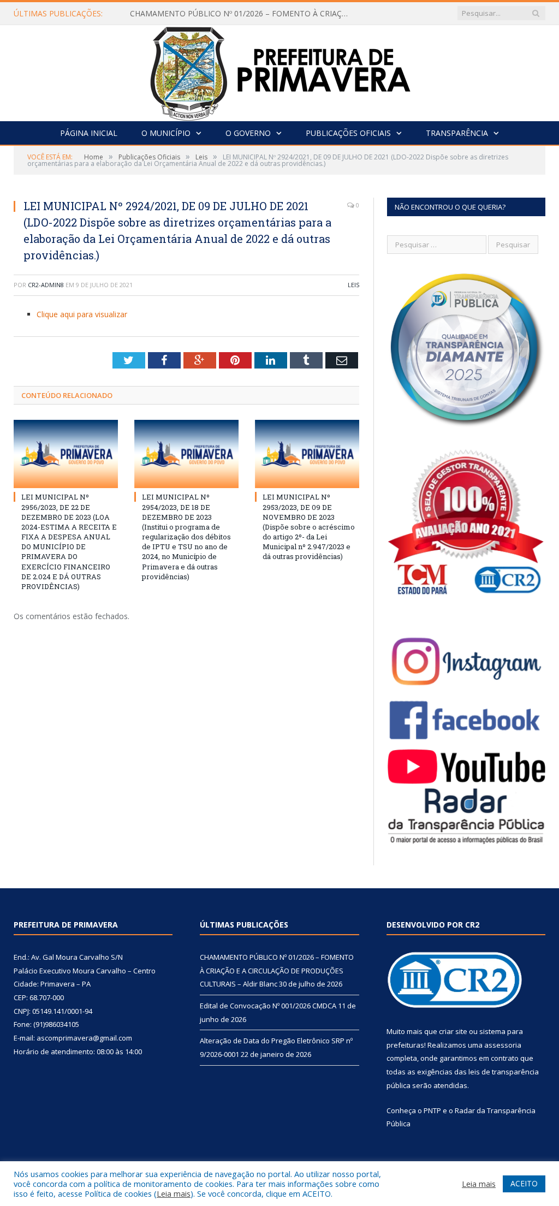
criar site (453, 1031)
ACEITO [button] (524, 1183)
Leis (353, 285)
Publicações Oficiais (348, 133)
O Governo (248, 133)
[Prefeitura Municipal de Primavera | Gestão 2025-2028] (280, 71)
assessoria (502, 1045)
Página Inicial (88, 133)
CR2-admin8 (46, 285)
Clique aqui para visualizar (82, 314)
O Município (166, 133)
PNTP (432, 1110)
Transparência (457, 133)
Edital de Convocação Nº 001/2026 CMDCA (268, 1006)
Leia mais (174, 1193)
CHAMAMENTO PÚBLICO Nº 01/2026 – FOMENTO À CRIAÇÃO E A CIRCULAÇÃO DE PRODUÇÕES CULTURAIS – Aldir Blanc (242, 14)
